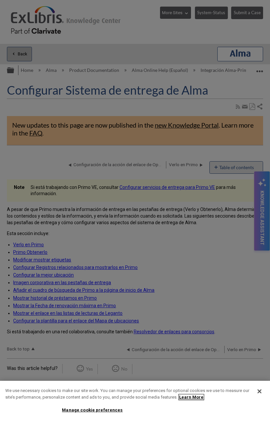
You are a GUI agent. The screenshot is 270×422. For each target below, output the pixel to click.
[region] (135, 401)
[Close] (259, 391)
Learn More (191, 397)
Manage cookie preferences (92, 409)
